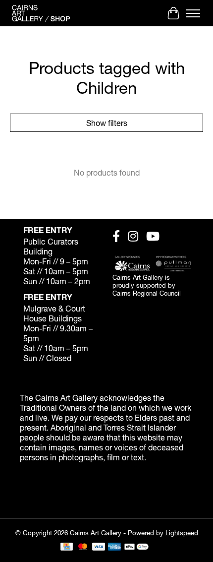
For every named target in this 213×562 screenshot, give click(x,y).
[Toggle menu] (193, 13)
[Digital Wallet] (136, 547)
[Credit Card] (66, 547)
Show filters (106, 122)
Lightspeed (181, 533)
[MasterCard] (82, 547)
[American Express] (114, 547)
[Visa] (98, 547)
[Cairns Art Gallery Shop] (41, 13)
